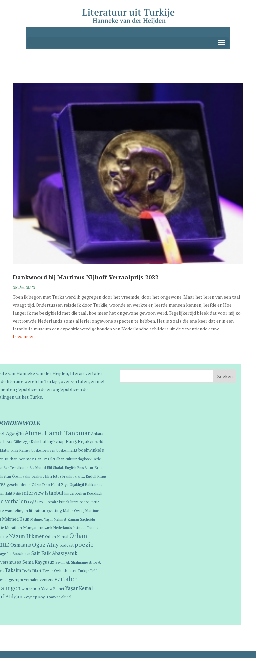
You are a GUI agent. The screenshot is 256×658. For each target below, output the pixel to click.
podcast (67, 545)
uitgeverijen (14, 579)
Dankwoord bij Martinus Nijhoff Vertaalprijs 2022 (85, 277)
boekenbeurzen (43, 450)
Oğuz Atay (45, 544)
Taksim (13, 570)
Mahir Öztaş (73, 510)
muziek (45, 527)
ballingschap (52, 441)
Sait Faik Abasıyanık (54, 553)
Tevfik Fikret (31, 570)
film (48, 476)
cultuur (71, 459)
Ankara (97, 433)
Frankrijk (69, 476)
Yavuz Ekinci (52, 588)
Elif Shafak (55, 467)
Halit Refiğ (13, 493)
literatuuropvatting (45, 510)
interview (33, 492)
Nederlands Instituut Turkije (75, 527)
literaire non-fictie (84, 502)
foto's (57, 476)
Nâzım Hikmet (26, 536)
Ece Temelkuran (16, 467)
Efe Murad (38, 467)
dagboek (85, 459)
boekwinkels (91, 450)
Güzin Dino (41, 484)
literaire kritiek (57, 502)
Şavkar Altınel (60, 597)
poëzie (84, 544)
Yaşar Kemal (79, 588)
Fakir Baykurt (33, 476)
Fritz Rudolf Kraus (92, 476)
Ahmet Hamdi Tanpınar (57, 433)
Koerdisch (94, 493)
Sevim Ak (62, 562)
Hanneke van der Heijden (42, 373)
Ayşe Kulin (31, 441)
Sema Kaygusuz (38, 562)
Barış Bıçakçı (80, 441)
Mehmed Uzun (15, 519)
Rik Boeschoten (18, 553)
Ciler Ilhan (56, 459)
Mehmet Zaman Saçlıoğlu (74, 519)
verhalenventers (38, 579)
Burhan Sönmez (19, 458)
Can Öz (41, 459)
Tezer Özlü (52, 570)
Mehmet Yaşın (41, 519)
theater (70, 570)
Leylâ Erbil (36, 502)
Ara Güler (14, 441)
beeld (99, 441)
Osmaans (20, 545)
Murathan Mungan (21, 527)
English (70, 467)
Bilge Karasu (20, 450)
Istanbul (54, 493)
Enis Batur (85, 467)
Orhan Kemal (56, 536)
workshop (30, 588)
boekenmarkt (66, 450)
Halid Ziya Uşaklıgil (67, 484)
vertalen (66, 579)
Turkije (83, 570)
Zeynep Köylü (35, 596)
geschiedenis (19, 484)
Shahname (79, 562)
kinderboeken (75, 493)
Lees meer (23, 336)
